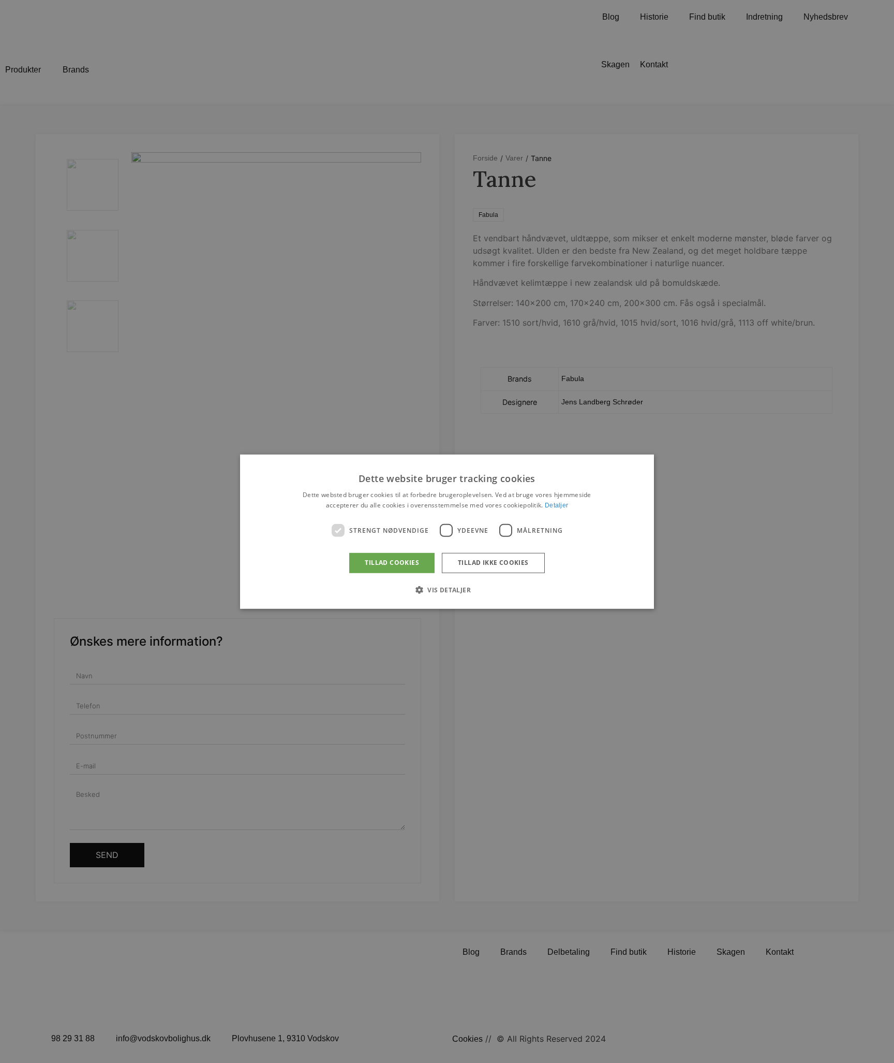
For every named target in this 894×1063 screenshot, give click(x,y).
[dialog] (447, 531)
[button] (447, 590)
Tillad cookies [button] (392, 562)
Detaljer (556, 505)
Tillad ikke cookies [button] (493, 562)
